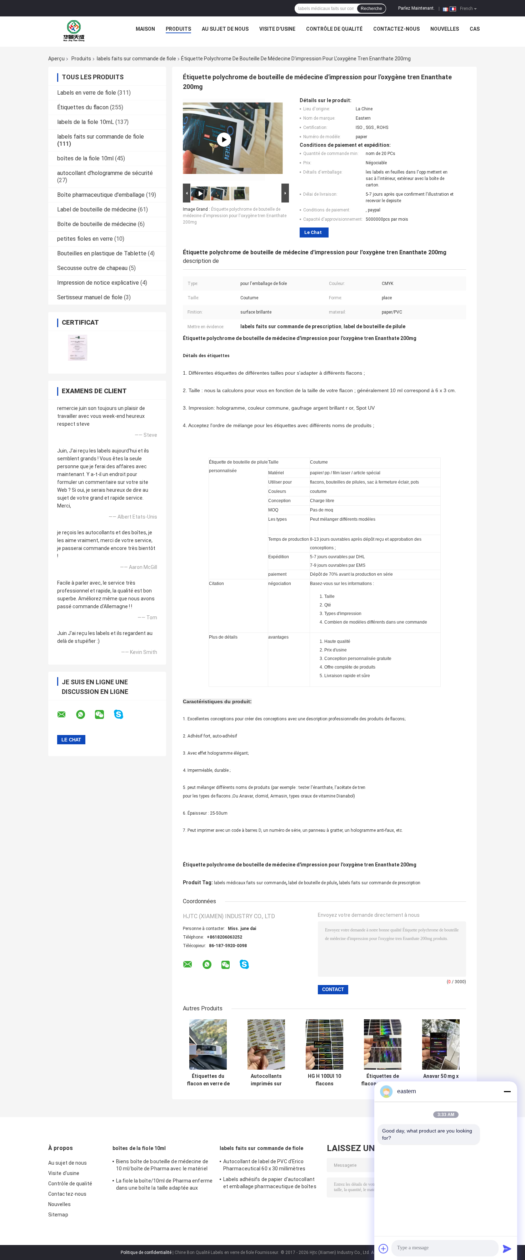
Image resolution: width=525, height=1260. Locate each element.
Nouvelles (444, 29)
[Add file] (384, 1248)
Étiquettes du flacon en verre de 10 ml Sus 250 (208, 1080)
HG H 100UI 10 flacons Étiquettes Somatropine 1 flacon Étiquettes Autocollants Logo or (324, 1080)
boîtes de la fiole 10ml (85, 158)
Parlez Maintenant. (416, 8)
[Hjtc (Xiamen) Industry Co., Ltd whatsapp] (85, 714)
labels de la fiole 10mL (85, 122)
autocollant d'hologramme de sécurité (105, 173)
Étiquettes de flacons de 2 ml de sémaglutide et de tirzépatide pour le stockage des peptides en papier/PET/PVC (382, 1080)
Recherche (371, 8)
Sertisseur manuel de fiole (89, 297)
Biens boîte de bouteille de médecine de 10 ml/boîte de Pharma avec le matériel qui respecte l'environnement (162, 1166)
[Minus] (507, 1091)
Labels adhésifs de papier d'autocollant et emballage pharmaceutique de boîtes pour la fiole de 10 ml (269, 1183)
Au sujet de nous (225, 29)
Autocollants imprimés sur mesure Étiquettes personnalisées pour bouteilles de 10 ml (266, 1080)
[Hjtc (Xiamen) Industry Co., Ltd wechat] (104, 714)
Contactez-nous (396, 29)
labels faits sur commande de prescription (379, 882)
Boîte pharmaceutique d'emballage (101, 194)
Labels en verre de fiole (86, 92)
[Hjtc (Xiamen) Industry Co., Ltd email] (66, 714)
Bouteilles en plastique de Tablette (101, 253)
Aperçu (56, 58)
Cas (475, 29)
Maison (145, 29)
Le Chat (313, 232)
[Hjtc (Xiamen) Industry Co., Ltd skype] (123, 714)
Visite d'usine (277, 29)
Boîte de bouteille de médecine (96, 224)
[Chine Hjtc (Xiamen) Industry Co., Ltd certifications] (77, 348)
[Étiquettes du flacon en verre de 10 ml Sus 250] (208, 1044)
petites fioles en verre (85, 238)
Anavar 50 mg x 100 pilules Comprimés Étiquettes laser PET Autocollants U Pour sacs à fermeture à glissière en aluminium (441, 1080)
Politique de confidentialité (146, 1252)
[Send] (507, 1248)
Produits (178, 29)
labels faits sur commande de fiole (136, 58)
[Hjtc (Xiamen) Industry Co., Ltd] (74, 30)
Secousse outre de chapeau (92, 268)
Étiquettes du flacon (83, 107)
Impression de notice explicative (98, 282)
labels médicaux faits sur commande (250, 882)
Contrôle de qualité (334, 29)
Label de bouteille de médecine (96, 209)
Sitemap (58, 1215)
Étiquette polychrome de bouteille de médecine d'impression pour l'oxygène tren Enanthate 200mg (234, 216)
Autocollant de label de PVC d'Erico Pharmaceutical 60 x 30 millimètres (264, 1165)
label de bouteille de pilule (312, 882)
